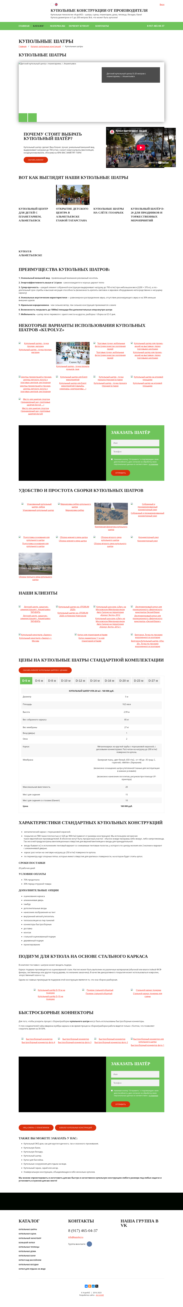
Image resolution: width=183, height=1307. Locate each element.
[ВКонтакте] (86, 1286)
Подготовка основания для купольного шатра (35, 545)
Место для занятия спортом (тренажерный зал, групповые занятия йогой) (35, 411)
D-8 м (52, 680)
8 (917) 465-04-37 (83, 1230)
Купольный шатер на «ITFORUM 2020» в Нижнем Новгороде (73, 614)
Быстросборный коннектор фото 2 (111, 1042)
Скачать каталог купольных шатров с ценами (45, 670)
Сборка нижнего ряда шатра (73, 540)
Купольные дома (27, 1251)
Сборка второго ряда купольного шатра (110, 545)
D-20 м (124, 680)
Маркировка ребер (74, 510)
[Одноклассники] (89, 1286)
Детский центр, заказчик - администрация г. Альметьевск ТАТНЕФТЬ (35, 618)
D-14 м (95, 680)
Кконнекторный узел (147, 540)
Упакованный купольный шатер (38, 510)
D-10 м (66, 680)
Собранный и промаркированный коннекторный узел (147, 514)
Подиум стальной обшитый (99, 993)
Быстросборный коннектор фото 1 (147, 1045)
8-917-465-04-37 (155, 25)
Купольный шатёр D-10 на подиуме (50, 997)
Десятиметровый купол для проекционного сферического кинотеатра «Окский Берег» (147, 618)
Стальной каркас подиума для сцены (147, 995)
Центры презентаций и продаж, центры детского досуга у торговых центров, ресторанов (35, 388)
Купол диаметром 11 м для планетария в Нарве (91, 639)
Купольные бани (27, 1255)
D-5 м (26, 680)
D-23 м (138, 680)
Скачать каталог (36, 160)
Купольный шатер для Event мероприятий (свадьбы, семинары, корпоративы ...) (72, 386)
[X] (96, 1286)
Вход (162, 4)
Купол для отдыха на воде (32, 1269)
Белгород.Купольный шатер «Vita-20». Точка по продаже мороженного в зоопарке (147, 644)
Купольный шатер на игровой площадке (147, 384)
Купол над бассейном (30, 1260)
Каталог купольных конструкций (75, 1127)
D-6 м (39, 680)
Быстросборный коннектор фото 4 (38, 1042)
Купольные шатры (28, 1229)
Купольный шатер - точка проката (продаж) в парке (110, 384)
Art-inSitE (100, 1295)
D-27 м (153, 680)
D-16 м (109, 680)
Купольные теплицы (29, 1247)
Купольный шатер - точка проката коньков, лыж (72, 367)
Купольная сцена (27, 1234)
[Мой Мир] (93, 1286)
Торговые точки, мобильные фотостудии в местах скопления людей (110, 355)
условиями (153, 464)
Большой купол (27, 1242)
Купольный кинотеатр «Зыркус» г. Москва (35, 639)
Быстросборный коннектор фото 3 (74, 1042)
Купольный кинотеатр (30, 1238)
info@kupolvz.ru (75, 1237)
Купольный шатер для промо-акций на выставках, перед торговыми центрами (147, 355)
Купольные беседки (29, 1264)
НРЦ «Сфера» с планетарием (36, 1127)
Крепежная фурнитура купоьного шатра (111, 528)
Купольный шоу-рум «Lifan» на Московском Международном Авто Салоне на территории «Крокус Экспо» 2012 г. (110, 622)
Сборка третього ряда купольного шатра (35, 578)
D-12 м (80, 680)
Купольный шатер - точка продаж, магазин (35, 351)
